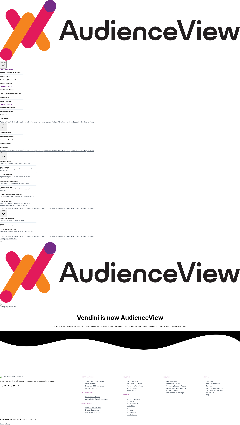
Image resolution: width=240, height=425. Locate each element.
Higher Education (133, 388)
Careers (209, 386)
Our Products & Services (214, 388)
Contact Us (210, 381)
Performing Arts (132, 381)
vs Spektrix (131, 406)
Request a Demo (11, 239)
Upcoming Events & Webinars (176, 386)
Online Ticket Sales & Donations (96, 399)
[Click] (39, 360)
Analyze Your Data (91, 388)
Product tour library (173, 384)
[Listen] (120, 360)
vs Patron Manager (133, 399)
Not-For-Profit (132, 390)
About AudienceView (213, 384)
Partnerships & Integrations (176, 388)
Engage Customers (92, 410)
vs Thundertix (131, 401)
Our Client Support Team (215, 390)
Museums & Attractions (135, 386)
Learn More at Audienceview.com (201, 369)
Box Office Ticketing (92, 397)
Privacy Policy (5, 424)
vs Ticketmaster (132, 404)
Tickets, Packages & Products (95, 381)
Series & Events (90, 384)
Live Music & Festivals (134, 384)
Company (3, 210)
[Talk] (200, 360)
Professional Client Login (175, 393)
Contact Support (172, 390)
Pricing (2, 239)
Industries (3, 124)
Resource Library (172, 381)
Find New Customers (92, 412)
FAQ (207, 395)
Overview (3, 62)
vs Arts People (132, 415)
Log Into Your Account (39, 369)
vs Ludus (130, 410)
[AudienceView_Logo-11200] (120, 60)
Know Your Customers (93, 408)
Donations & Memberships (94, 386)
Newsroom (210, 393)
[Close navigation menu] (1, 305)
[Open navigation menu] (1, 241)
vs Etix (129, 408)
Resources (4, 153)
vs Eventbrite (131, 413)
